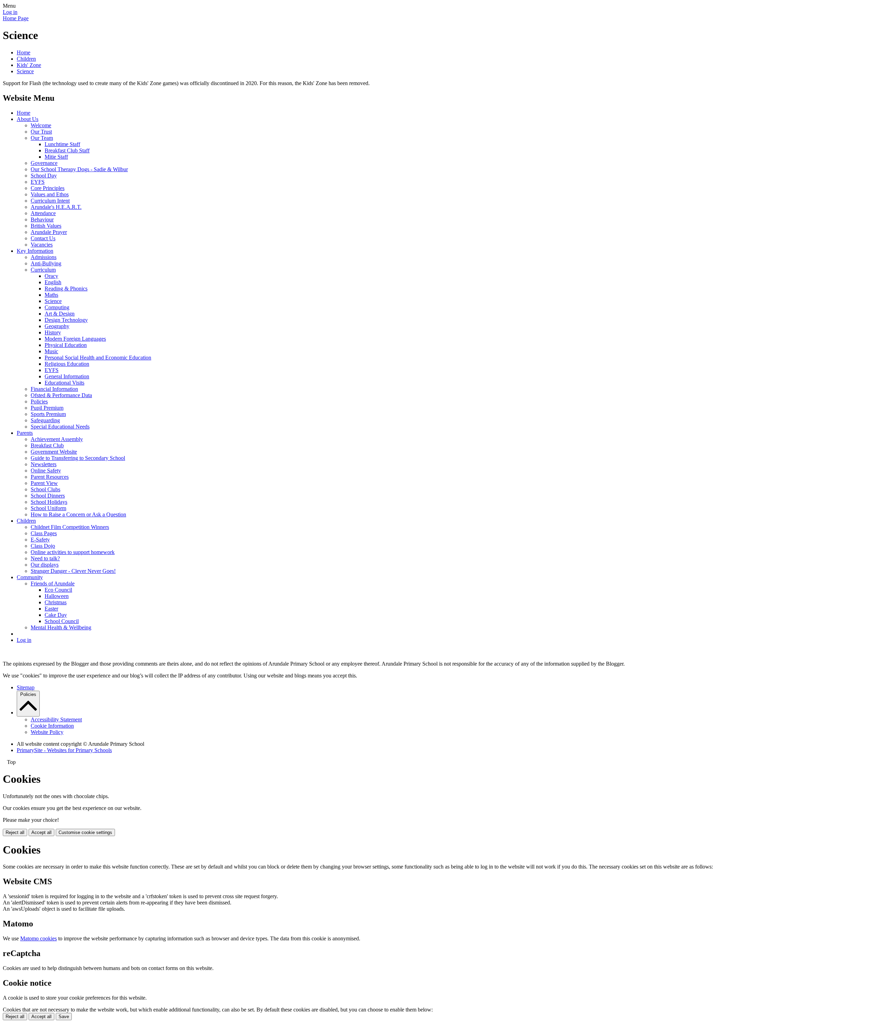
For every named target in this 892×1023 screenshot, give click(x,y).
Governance (44, 163)
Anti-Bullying (46, 263)
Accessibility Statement (56, 719)
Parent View (44, 483)
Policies (39, 401)
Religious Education (67, 364)
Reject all (15, 832)
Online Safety (46, 470)
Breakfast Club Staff (67, 150)
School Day (44, 176)
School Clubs (45, 489)
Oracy (51, 276)
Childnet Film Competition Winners (70, 527)
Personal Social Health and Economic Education (98, 358)
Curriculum (43, 270)
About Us (27, 119)
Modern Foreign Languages (75, 339)
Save (64, 1016)
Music (51, 351)
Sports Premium (48, 414)
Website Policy (47, 732)
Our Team (42, 138)
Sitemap (25, 687)
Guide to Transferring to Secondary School (78, 458)
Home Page (16, 18)
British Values (46, 226)
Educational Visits (64, 383)
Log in (10, 12)
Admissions (43, 257)
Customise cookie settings (85, 832)
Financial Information (54, 389)
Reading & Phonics (66, 288)
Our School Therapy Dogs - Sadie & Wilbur (79, 169)
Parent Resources (50, 477)
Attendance (43, 213)
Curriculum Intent (50, 201)
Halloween (57, 596)
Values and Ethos (50, 194)
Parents (25, 433)
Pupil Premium (47, 408)
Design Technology (66, 320)
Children (26, 59)
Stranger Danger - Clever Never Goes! (73, 571)
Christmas (56, 602)
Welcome (41, 125)
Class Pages (44, 533)
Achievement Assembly (57, 439)
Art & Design (60, 314)
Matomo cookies (38, 938)
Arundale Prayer (49, 232)
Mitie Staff (56, 157)
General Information (67, 376)
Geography (57, 326)
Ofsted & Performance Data (61, 395)
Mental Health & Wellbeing (61, 627)
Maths (51, 295)
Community (30, 577)
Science (25, 71)
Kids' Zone (29, 65)
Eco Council (58, 590)
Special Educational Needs (60, 427)
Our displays (45, 565)
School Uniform (48, 508)
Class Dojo (43, 546)
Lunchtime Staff (62, 144)
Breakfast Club (47, 445)
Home (23, 52)
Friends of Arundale (53, 583)
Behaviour (42, 219)
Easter (51, 609)
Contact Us (43, 238)
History (53, 332)
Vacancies (42, 245)
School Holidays (49, 502)
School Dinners (48, 496)
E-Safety (40, 540)
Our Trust (41, 132)
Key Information (35, 251)
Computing (57, 307)
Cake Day (56, 615)
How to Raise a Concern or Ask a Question (78, 514)
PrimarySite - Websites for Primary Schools (64, 750)
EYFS (38, 182)
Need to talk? (45, 558)
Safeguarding (45, 420)
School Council (62, 621)
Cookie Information (52, 726)
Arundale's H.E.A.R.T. (56, 207)
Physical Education (66, 345)
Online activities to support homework (73, 552)
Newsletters (43, 464)
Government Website (54, 452)
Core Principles (47, 188)
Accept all (41, 832)
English (53, 282)
